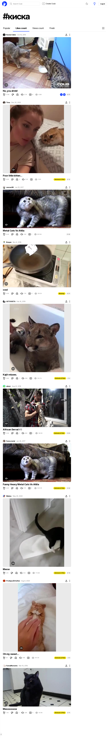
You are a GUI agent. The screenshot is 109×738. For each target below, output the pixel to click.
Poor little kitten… (12, 175)
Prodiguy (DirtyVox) (13, 581)
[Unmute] (6, 85)
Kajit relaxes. (10, 374)
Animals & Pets (60, 179)
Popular (6, 28)
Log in (102, 4)
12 (68, 179)
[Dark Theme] (87, 3)
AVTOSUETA (10, 301)
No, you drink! (10, 90)
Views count (38, 28)
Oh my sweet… (11, 654)
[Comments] (17, 94)
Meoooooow (10, 709)
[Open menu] (1, 734)
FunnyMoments (11, 665)
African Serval (11, 429)
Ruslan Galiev (11, 35)
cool (5, 289)
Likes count (21, 28)
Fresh (52, 28)
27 (68, 293)
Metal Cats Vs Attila (13, 230)
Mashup (61, 293)
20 (68, 433)
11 (68, 713)
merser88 (10, 187)
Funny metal (10, 441)
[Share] (66, 35)
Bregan (8, 242)
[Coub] (4, 3)
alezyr (8, 386)
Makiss (8, 496)
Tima (8, 102)
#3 (20, 429)
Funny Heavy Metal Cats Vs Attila (21, 484)
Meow (6, 569)
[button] (103, 28)
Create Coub (51, 4)
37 (68, 94)
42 (68, 234)
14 (68, 573)
